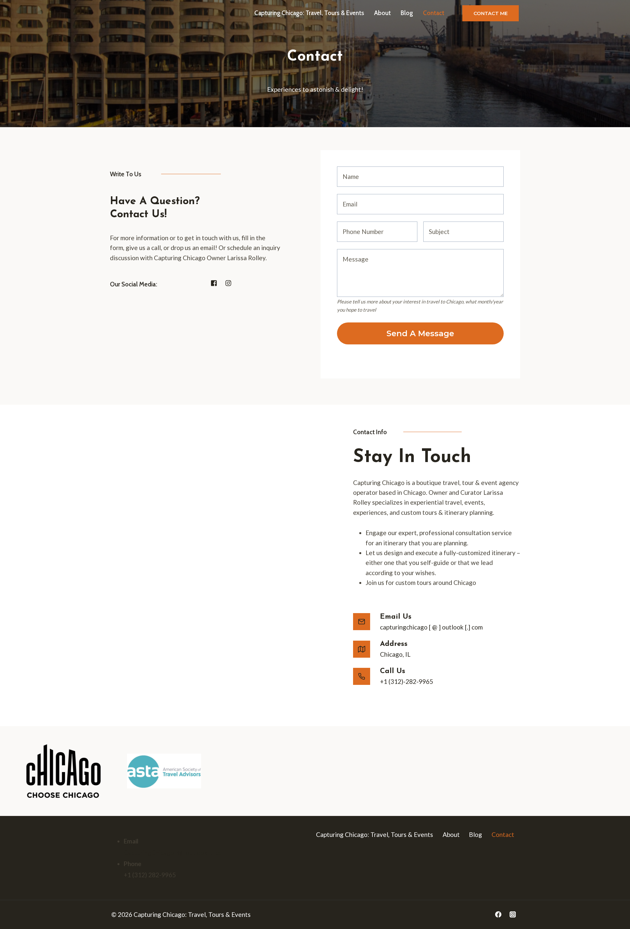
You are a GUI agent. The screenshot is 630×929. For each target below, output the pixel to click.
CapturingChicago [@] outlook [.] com (175, 852)
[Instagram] (512, 914)
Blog (407, 13)
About (382, 13)
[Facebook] (498, 914)
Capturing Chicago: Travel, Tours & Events (309, 13)
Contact (433, 13)
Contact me (490, 13)
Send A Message (420, 333)
